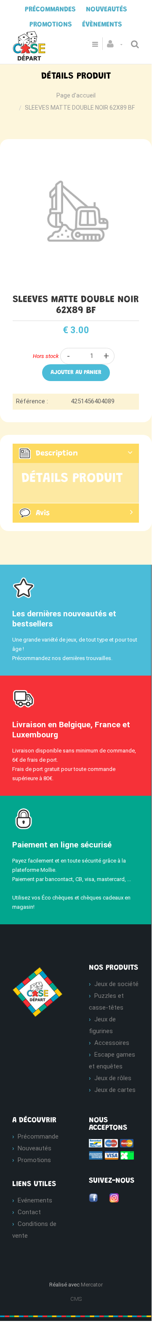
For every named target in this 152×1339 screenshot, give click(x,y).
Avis (43, 513)
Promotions (34, 1160)
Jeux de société (116, 984)
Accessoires (111, 1043)
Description (57, 454)
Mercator (92, 1284)
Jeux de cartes (115, 1090)
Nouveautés (34, 1148)
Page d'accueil (76, 95)
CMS (76, 1299)
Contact (29, 1212)
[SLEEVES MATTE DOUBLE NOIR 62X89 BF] (76, 153)
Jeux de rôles (112, 1078)
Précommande (38, 1136)
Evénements (35, 1200)
